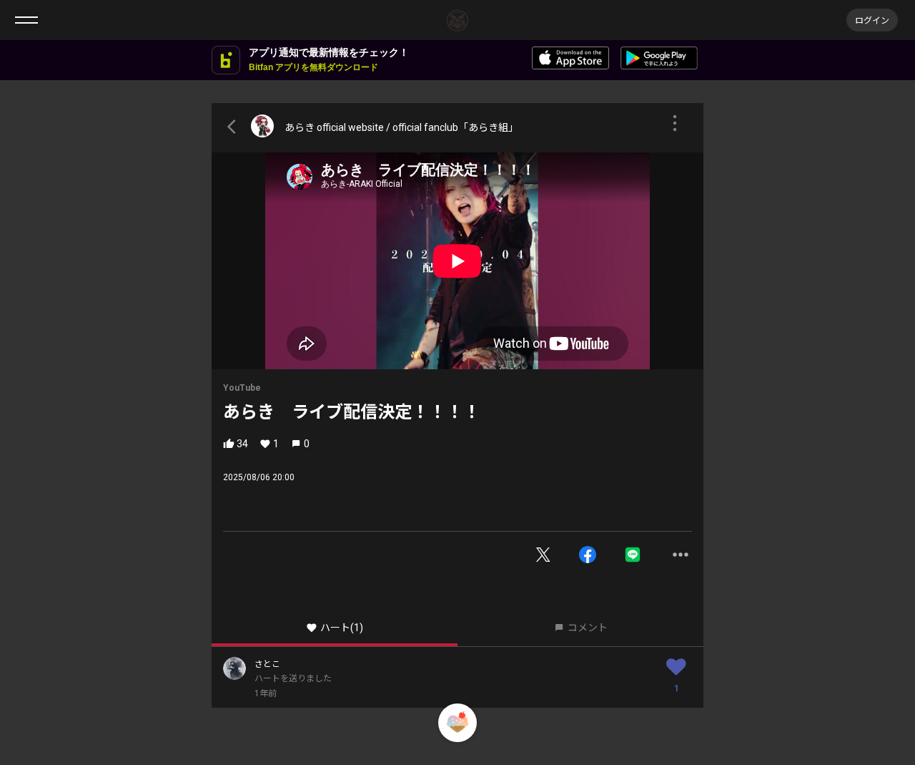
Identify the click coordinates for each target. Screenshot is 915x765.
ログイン (872, 20)
